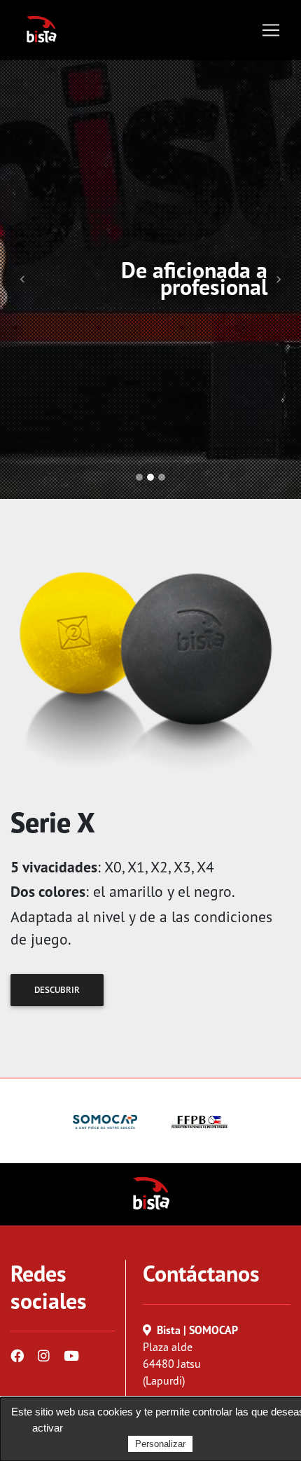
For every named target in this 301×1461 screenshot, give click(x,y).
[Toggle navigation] (271, 30)
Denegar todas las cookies (220, 1428)
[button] (23, 279)
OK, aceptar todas (110, 1428)
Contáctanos (201, 1273)
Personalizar (160, 1444)
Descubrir (57, 990)
